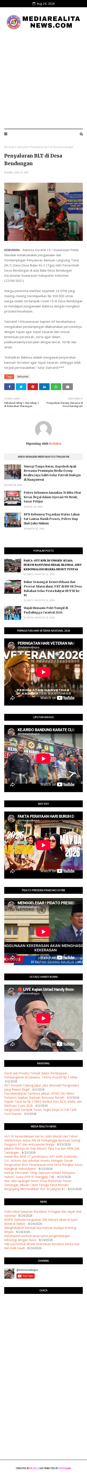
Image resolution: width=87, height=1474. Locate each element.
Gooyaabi (65, 1468)
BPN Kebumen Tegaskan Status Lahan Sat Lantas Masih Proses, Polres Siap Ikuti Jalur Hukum (52, 519)
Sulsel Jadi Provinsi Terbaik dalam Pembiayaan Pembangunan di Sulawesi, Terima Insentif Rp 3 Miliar (40, 1075)
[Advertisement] (43, 79)
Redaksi (54, 444)
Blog (33, 1468)
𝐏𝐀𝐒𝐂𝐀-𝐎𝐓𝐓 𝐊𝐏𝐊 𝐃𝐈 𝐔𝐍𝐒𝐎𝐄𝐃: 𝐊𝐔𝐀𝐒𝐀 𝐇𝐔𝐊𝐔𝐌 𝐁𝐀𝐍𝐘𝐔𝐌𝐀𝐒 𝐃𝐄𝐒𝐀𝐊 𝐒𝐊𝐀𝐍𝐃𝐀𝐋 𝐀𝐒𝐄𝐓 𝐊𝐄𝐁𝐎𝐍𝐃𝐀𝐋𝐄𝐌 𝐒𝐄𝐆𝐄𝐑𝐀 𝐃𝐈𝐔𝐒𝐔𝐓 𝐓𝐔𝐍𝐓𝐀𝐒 (53, 565)
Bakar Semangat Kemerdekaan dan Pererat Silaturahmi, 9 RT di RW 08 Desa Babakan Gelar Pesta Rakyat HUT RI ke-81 (53, 588)
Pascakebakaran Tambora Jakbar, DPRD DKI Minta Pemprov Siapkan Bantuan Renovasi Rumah (39, 1095)
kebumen (22, 147)
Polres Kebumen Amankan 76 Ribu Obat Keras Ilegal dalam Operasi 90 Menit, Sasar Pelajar (52, 497)
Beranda (9, 147)
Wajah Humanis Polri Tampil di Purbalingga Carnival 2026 (46, 610)
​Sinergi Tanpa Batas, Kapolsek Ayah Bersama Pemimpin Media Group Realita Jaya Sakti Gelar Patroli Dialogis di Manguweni (52, 473)
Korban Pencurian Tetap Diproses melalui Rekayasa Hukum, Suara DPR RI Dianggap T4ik (39, 1175)
